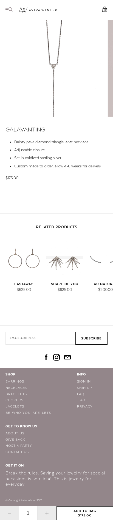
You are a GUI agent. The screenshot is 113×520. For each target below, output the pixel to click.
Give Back (15, 440)
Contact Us (17, 452)
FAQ (80, 394)
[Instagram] (56, 358)
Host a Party (18, 446)
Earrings (14, 381)
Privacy (85, 406)
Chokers (14, 400)
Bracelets (16, 394)
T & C (81, 400)
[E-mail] (67, 358)
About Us (14, 433)
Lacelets (14, 406)
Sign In (84, 381)
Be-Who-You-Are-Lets (28, 413)
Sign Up (84, 388)
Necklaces (16, 388)
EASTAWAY (23, 284)
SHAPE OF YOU (64, 284)
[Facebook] (45, 358)
